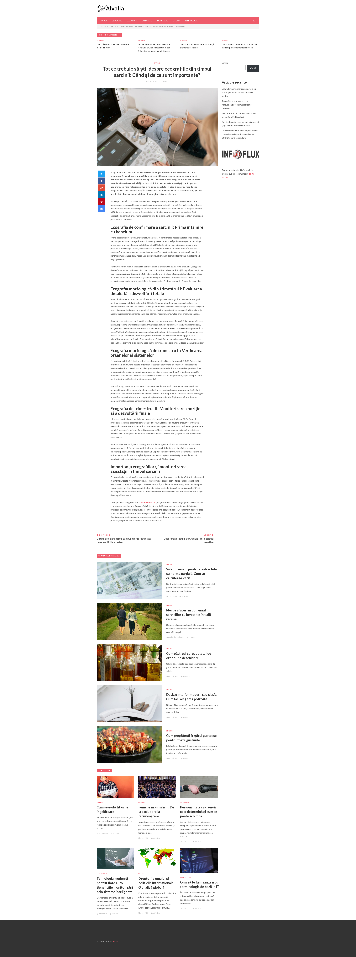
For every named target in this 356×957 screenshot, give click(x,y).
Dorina (185, 596)
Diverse (225, 41)
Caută (225, 62)
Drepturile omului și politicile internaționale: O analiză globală (156, 882)
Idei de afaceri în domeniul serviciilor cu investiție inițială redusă (188, 614)
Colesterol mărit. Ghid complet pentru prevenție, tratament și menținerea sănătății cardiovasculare (240, 134)
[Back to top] (348, 949)
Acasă (104, 20)
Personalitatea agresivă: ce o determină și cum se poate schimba (198, 811)
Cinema (176, 20)
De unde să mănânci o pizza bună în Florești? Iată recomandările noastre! (124, 540)
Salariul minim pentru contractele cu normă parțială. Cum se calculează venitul (191, 573)
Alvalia (164, 82)
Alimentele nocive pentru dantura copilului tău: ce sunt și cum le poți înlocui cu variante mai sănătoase (154, 47)
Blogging (117, 20)
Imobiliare (162, 20)
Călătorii (132, 20)
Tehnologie (191, 20)
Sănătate (147, 20)
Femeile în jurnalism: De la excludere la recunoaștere (156, 811)
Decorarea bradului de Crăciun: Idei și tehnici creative (188, 540)
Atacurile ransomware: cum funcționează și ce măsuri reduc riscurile (237, 105)
